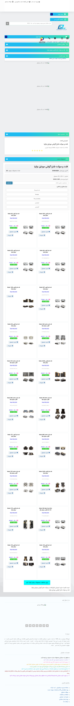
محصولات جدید (61, 159)
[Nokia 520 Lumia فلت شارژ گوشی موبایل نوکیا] (60, 340)
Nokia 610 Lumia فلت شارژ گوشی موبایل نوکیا (13, 362)
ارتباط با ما (65, 702)
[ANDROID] (33, 625)
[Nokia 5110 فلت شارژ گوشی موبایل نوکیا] (28, 525)
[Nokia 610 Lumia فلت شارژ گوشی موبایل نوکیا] (28, 377)
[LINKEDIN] (40, 625)
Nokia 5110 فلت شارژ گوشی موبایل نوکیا (13, 509)
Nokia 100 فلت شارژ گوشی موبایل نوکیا (13, 546)
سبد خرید (57, 14)
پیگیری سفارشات (37, 10)
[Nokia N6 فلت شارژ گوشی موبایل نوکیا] (60, 267)
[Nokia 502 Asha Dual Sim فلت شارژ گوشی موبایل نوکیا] (60, 525)
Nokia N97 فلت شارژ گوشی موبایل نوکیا (45, 288)
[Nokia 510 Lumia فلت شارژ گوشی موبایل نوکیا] (28, 488)
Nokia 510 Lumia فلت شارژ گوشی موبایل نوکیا (13, 472)
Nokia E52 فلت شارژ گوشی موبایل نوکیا (13, 325)
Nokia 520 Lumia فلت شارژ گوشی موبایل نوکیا (45, 325)
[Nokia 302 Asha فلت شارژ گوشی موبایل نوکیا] (60, 414)
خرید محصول (45, 232)
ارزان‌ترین (37, 203)
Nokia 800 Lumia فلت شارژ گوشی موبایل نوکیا (45, 435)
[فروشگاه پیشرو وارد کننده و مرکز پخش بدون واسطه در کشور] (62, 27)
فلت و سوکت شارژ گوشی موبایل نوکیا (51, 167)
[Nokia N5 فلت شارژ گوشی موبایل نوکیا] (28, 230)
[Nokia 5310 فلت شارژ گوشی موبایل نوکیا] (60, 230)
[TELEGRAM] (44, 625)
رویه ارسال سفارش (63, 699)
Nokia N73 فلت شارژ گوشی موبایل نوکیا (13, 251)
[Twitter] (47, 625)
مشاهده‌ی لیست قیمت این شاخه (57, 58)
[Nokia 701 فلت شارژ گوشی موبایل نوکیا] (28, 451)
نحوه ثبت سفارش (64, 697)
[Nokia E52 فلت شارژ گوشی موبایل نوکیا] (28, 340)
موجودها (37, 194)
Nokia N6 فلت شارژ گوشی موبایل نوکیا (45, 251)
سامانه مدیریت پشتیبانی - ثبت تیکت (59, 688)
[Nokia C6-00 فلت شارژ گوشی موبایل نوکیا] (60, 488)
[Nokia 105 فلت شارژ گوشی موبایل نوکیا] (60, 561)
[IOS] (30, 625)
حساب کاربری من (58, 19)
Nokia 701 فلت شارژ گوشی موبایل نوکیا (13, 435)
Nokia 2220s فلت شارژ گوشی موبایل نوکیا (45, 362)
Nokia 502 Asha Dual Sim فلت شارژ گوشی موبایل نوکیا (45, 509)
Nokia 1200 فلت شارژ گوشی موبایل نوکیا (13, 288)
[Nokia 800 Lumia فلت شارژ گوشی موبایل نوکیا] (60, 451)
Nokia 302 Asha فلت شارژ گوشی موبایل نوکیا (45, 398)
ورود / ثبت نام (35, 2)
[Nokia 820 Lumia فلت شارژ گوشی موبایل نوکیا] (28, 414)
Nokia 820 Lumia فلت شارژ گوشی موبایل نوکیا (13, 398)
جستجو (9, 183)
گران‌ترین (37, 207)
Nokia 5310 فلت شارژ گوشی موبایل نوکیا (45, 214)
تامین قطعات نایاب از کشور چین (21, 2)
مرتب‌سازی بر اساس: (62, 186)
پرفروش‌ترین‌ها (37, 198)
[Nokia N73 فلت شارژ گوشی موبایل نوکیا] (28, 267)
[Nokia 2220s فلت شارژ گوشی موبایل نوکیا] (60, 377)
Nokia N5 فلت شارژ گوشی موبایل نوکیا (13, 214)
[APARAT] (37, 625)
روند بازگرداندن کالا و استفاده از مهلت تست (58, 690)
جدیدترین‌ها (37, 190)
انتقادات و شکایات (64, 695)
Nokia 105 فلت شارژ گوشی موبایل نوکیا (45, 546)
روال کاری (36, 6)
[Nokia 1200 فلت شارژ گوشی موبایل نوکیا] (28, 304)
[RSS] (26, 625)
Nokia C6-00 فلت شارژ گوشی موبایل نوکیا (45, 472)
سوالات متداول (8, 2)
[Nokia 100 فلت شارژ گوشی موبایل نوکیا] (28, 561)
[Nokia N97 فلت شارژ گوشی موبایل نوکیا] (60, 304)
